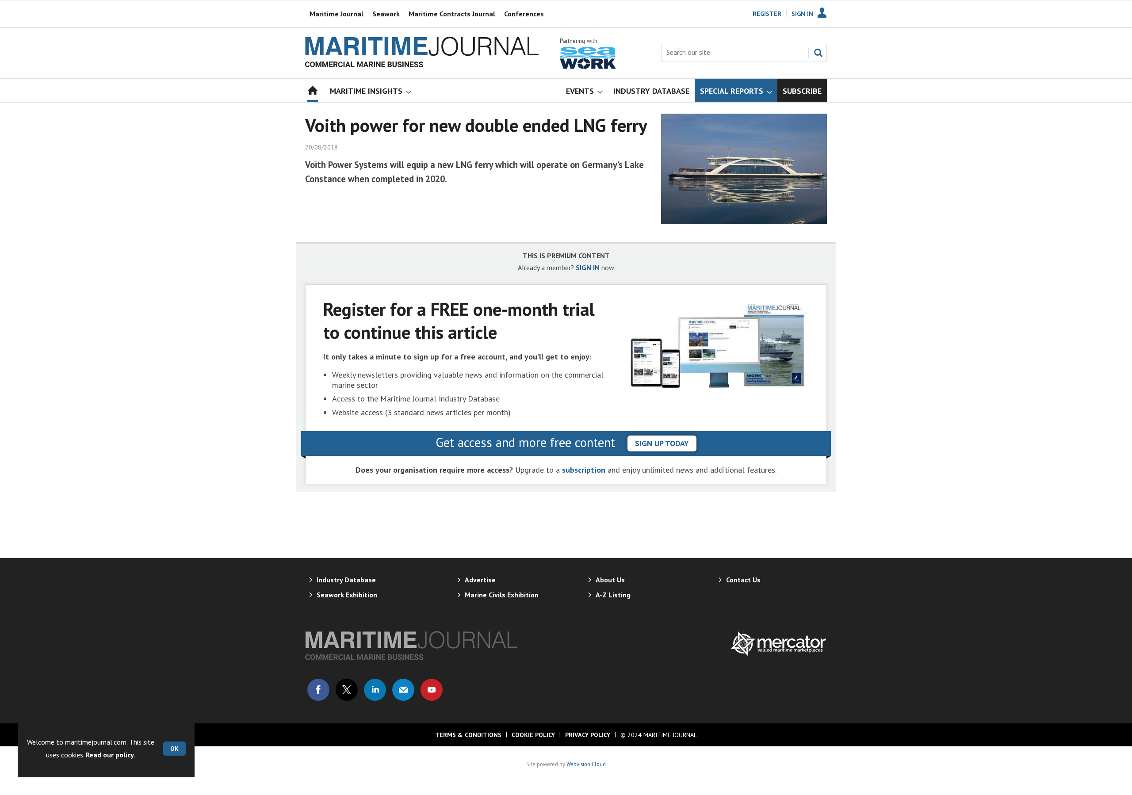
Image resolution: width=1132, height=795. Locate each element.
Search (818, 53)
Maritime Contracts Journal (452, 13)
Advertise (480, 579)
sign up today (662, 443)
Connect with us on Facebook (318, 689)
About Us (610, 579)
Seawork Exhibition (347, 594)
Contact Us (743, 579)
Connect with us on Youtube (431, 689)
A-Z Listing (613, 594)
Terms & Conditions (468, 735)
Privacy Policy (587, 735)
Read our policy (110, 754)
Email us (403, 689)
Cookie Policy (533, 735)
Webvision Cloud (586, 764)
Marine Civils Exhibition (502, 594)
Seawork (386, 13)
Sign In (802, 13)
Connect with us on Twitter (346, 689)
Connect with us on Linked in (374, 689)
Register (767, 13)
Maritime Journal (336, 13)
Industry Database (346, 579)
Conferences (524, 13)
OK (174, 749)
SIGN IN (588, 267)
